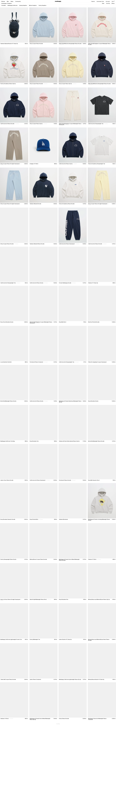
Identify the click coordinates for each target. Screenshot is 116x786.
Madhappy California (12, 5)
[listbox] (103, 3)
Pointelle (4, 5)
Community (18, 1)
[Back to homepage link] (58, 1)
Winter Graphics (33, 5)
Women (3, 1)
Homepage (4, 3)
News (12, 1)
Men (8, 1)
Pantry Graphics (42, 5)
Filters (113, 3)
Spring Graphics (23, 5)
